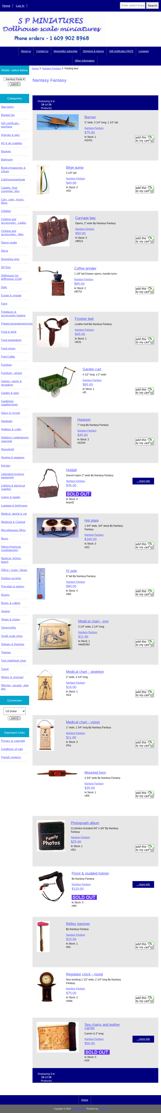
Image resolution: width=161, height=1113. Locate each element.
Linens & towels (10, 497)
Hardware (6, 421)
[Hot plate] (58, 536)
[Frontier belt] (53, 346)
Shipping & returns (93, 51)
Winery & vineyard (12, 677)
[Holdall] (48, 497)
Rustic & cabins (10, 603)
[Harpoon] (54, 447)
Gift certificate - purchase (10, 125)
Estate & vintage (11, 295)
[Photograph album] (51, 850)
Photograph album (85, 823)
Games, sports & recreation (11, 383)
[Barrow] (58, 129)
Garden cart (92, 369)
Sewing (5, 611)
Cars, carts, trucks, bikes (13, 201)
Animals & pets (10, 135)
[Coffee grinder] (52, 296)
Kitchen (5, 465)
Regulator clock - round (84, 974)
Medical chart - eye (93, 621)
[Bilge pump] (43, 194)
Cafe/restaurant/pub (13, 179)
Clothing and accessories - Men (12, 232)
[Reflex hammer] (43, 951)
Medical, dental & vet (14, 513)
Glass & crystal (10, 412)
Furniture (6, 364)
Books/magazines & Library (13, 169)
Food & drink (9, 331)
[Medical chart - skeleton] (46, 699)
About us (26, 51)
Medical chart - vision (83, 722)
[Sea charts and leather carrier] (58, 1051)
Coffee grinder (85, 268)
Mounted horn (95, 772)
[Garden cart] (57, 397)
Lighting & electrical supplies (13, 487)
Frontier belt (84, 319)
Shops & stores (10, 619)
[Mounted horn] (58, 776)
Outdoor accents (11, 578)
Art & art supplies (11, 143)
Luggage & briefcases (14, 505)
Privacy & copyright (13, 740)
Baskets (6, 151)
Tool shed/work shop (13, 660)
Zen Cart (103, 1109)
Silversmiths (8, 627)
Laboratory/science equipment (12, 475)
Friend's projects (11, 757)
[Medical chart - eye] (54, 648)
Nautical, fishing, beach (11, 560)
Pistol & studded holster (90, 873)
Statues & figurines (12, 644)
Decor (4, 250)
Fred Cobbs (8, 356)
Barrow (90, 117)
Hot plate (91, 520)
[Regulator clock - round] (47, 1001)
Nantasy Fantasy (51, 68)
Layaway (144, 51)
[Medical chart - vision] (45, 749)
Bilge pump (74, 167)
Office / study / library (14, 570)
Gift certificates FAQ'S (121, 51)
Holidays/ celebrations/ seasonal (15, 439)
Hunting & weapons (13, 457)
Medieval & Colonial (13, 522)
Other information (85, 60)
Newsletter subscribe (66, 51)
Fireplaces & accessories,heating (13, 313)
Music (4, 538)
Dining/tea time (10, 259)
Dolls (4, 287)
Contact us (42, 51)
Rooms (5, 594)
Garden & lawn (10, 393)
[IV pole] (41, 598)
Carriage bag (85, 218)
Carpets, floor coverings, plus (10, 189)
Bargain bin (8, 115)
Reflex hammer (78, 924)
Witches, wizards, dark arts (15, 687)
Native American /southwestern (11, 548)
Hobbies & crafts (11, 429)
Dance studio (9, 242)
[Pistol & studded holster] (51, 901)
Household (7, 449)
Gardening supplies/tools (9, 403)
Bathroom (7, 159)
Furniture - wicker (11, 373)
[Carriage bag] (53, 245)
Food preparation (11, 340)
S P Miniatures (78, 1109)
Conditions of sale (12, 749)
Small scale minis (12, 636)
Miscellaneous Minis (13, 530)
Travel (5, 669)
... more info (143, 481)
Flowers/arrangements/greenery (15, 323)
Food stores (8, 348)
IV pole (71, 571)
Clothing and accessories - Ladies (13, 221)
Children (6, 211)
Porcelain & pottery (12, 586)
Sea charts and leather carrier (102, 1026)
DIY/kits (6, 267)
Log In (20, 5)
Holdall (71, 470)
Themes (6, 652)
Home (6, 5)
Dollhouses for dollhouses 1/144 (11, 277)
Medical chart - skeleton (85, 672)
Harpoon (84, 419)
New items (7, 106)
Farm (4, 303)
